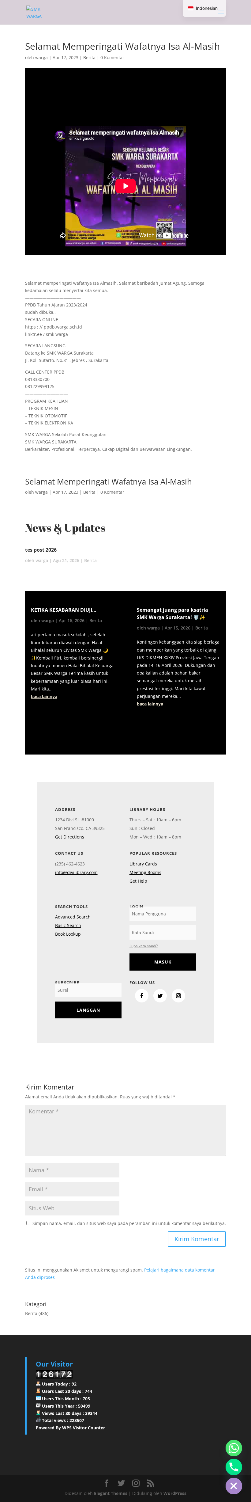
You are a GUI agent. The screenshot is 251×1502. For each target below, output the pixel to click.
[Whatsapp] (234, 1448)
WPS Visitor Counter (83, 1428)
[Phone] (234, 1467)
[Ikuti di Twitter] (160, 995)
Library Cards (143, 864)
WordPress (174, 1493)
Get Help (138, 881)
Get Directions (69, 837)
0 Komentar (112, 57)
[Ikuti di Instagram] (178, 995)
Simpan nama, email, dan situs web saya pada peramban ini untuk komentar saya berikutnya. (129, 1223)
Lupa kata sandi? (143, 946)
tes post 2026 (41, 549)
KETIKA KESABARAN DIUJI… (63, 610)
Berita (89, 57)
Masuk (162, 962)
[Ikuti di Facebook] (141, 995)
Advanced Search (73, 917)
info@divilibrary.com (76, 872)
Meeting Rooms (145, 872)
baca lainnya (44, 696)
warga (41, 57)
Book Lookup (68, 934)
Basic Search (68, 925)
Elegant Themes (110, 1493)
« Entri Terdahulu (45, 726)
